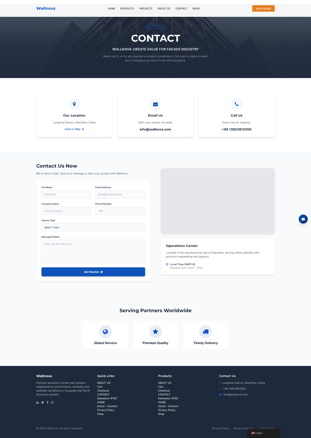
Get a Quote (263, 8)
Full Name (46, 187)
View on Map (73, 129)
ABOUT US (163, 8)
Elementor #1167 (107, 398)
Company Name (50, 203)
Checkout (103, 390)
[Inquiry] (303, 219)
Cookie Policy (266, 428)
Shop (100, 413)
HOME (111, 8)
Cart (100, 386)
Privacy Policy (106, 410)
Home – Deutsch (107, 406)
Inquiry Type (48, 220)
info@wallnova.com (155, 129)
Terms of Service (243, 428)
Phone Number (103, 203)
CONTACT (181, 8)
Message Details (50, 236)
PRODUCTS (127, 8)
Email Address (103, 187)
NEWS (196, 8)
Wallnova (45, 8)
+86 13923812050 (237, 129)
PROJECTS (145, 8)
